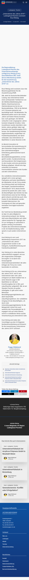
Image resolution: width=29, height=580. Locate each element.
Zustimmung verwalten (1, 578)
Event (5, 446)
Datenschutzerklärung (8, 563)
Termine (4, 544)
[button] (26, 2)
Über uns (4, 536)
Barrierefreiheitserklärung (9, 569)
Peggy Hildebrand (8, 21)
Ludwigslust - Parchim (14, 10)
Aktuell (4, 541)
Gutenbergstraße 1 (7, 518)
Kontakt (4, 558)
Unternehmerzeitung (7, 547)
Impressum (5, 561)
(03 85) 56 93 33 (9, 523)
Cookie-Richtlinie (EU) (8, 566)
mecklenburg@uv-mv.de (8, 527)
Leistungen (5, 538)
